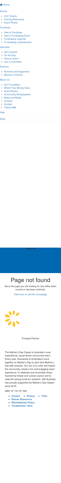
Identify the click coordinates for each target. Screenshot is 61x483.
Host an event (11, 58)
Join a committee (13, 61)
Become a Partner (13, 74)
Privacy (31, 396)
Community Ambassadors (17, 94)
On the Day (10, 55)
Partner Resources (21, 399)
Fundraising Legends (15, 38)
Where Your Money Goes (17, 87)
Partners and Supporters (16, 71)
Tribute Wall (10, 107)
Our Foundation (12, 84)
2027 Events (10, 16)
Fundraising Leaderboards (17, 42)
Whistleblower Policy (23, 402)
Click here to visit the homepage (30, 294)
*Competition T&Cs (22, 405)
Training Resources (14, 19)
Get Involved (10, 52)
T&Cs (44, 396)
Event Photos (11, 22)
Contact (8, 104)
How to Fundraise (13, 32)
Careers (8, 100)
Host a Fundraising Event (17, 35)
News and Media (12, 97)
